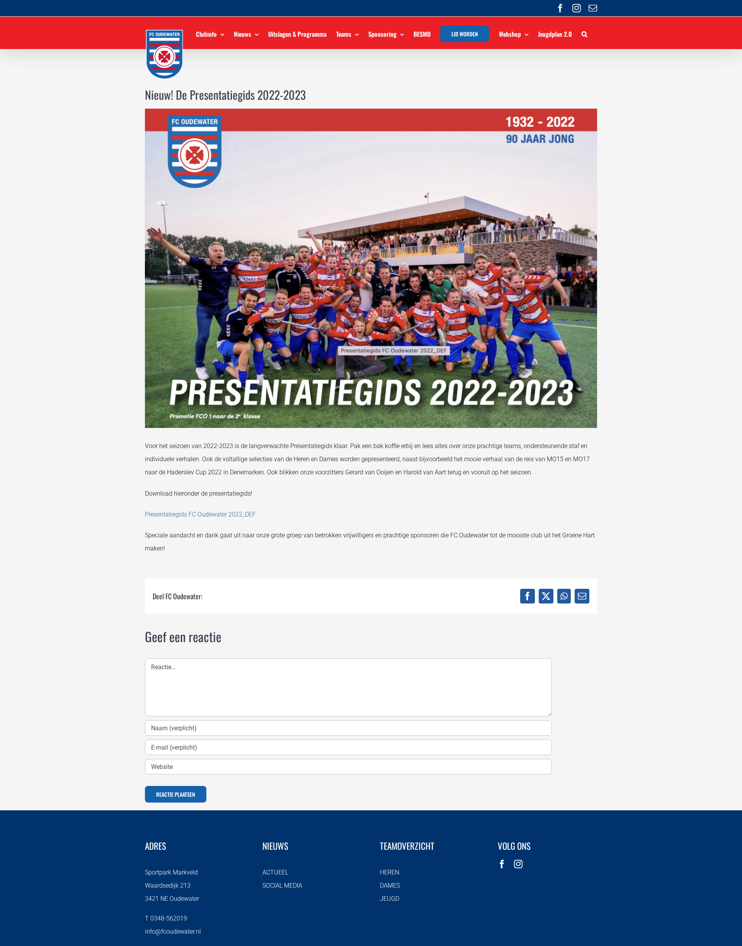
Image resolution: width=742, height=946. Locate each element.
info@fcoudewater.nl (173, 931)
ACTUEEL (275, 872)
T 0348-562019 (166, 918)
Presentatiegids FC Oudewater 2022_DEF (200, 514)
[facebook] (502, 864)
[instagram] (518, 864)
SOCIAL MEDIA (282, 885)
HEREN (389, 872)
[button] (584, 33)
